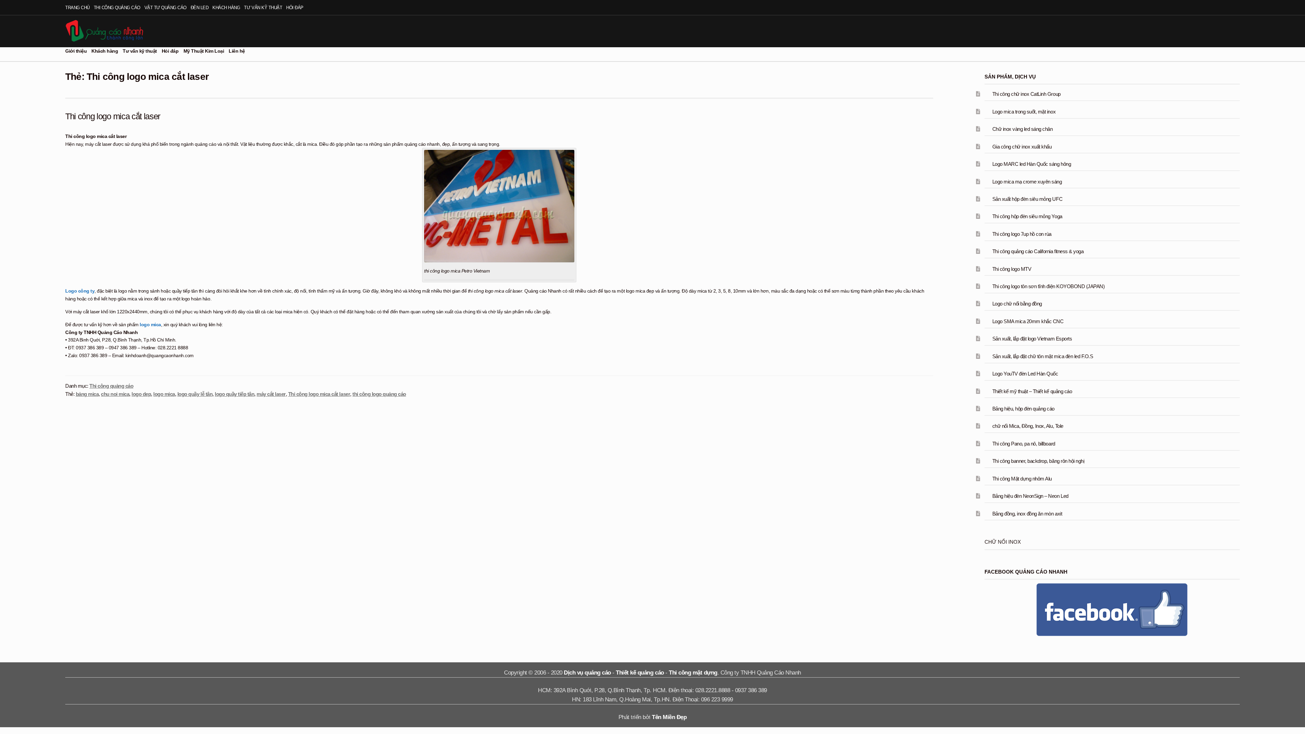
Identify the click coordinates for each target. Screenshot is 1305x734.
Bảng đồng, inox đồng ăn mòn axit (1027, 514)
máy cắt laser (271, 394)
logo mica (150, 324)
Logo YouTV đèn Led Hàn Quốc (1025, 374)
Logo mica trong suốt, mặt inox (1024, 112)
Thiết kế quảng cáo (640, 672)
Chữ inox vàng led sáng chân (1022, 129)
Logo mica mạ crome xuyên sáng (1027, 182)
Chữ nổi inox (1003, 542)
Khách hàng (226, 7)
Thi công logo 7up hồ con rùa (1021, 234)
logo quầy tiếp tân (234, 394)
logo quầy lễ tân (194, 394)
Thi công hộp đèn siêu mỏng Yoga (1027, 216)
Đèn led (200, 7)
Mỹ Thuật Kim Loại (204, 51)
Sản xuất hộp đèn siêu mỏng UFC (1027, 199)
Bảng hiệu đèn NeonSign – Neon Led (1030, 496)
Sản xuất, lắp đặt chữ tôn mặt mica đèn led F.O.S (1042, 356)
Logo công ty (79, 291)
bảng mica (87, 394)
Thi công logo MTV (1011, 269)
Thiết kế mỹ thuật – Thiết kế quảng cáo (1032, 391)
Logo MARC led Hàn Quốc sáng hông (1031, 164)
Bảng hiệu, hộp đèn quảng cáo (1023, 409)
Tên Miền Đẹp (669, 717)
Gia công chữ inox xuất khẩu (1022, 147)
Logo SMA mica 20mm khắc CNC (1028, 321)
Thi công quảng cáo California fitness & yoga (1037, 251)
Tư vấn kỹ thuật (263, 7)
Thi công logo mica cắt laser (112, 116)
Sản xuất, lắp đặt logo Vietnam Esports (1032, 339)
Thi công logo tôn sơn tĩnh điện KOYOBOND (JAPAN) (1048, 286)
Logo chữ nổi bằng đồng (1017, 304)
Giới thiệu (76, 51)
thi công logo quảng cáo (379, 394)
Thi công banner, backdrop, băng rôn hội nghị (1038, 461)
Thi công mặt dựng (693, 672)
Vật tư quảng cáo (165, 7)
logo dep (141, 394)
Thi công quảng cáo (117, 7)
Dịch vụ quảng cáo (587, 672)
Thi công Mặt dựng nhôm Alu (1022, 479)
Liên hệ (237, 51)
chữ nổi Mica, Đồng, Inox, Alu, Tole (1027, 426)
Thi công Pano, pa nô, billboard (1023, 444)
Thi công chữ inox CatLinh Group (1026, 94)
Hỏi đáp (294, 7)
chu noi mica (115, 394)
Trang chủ (77, 7)
